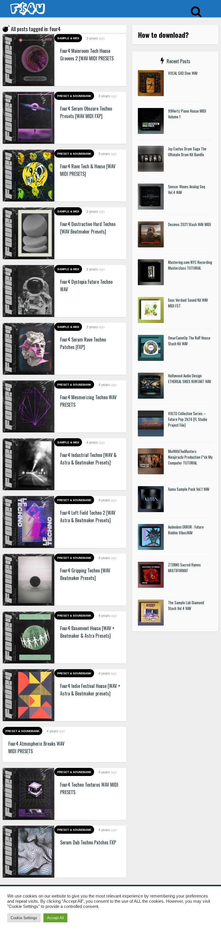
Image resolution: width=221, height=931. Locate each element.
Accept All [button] (55, 918)
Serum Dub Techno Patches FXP (88, 842)
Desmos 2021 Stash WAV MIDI (189, 224)
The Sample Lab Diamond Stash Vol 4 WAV (186, 605)
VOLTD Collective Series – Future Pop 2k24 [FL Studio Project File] (187, 419)
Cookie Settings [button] (24, 918)
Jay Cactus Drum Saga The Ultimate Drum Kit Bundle (187, 151)
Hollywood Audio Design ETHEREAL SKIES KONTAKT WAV (189, 378)
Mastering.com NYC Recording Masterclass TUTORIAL (190, 265)
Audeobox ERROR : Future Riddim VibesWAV (186, 530)
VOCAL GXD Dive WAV (183, 73)
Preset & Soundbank (74, 96)
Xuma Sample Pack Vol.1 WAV (188, 489)
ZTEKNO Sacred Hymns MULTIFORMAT (184, 567)
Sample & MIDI (68, 38)
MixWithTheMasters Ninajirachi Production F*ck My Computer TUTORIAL (190, 457)
